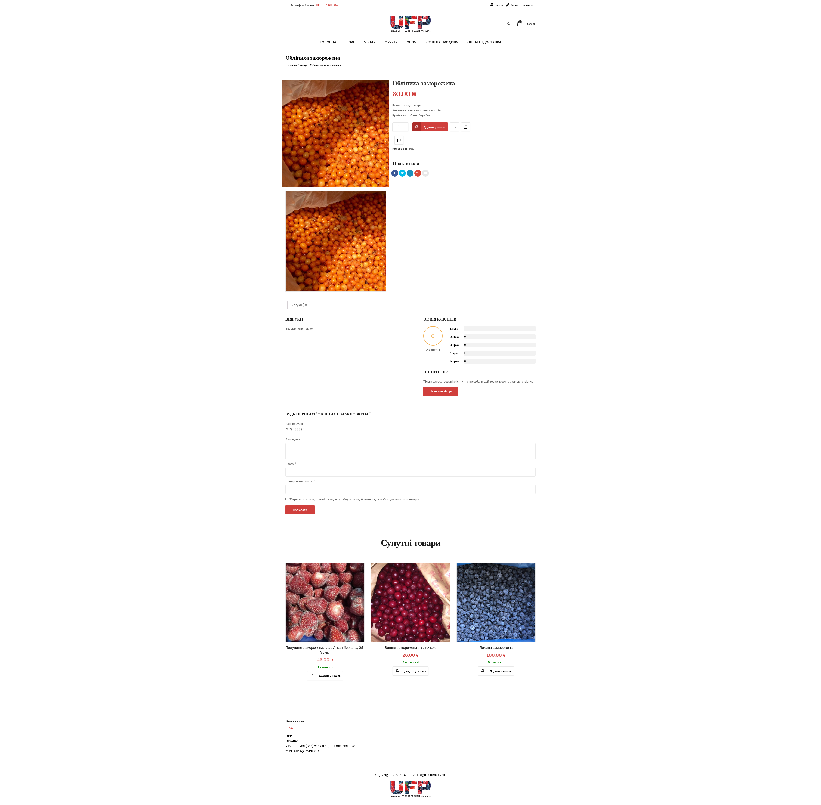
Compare (465, 127)
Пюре (350, 42)
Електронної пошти (300, 481)
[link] (511, 23)
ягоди (303, 65)
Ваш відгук (292, 439)
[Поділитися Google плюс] (417, 173)
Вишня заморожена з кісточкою (410, 648)
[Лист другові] (425, 173)
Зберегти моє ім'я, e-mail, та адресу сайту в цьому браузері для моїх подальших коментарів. (354, 499)
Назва (290, 463)
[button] (526, 24)
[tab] (298, 305)
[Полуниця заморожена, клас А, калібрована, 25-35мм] (325, 602)
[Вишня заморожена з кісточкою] (410, 602)
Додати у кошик (434, 127)
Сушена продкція (442, 42)
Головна (328, 42)
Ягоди (370, 42)
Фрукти (391, 42)
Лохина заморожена (496, 648)
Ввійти (499, 5)
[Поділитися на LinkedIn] (410, 173)
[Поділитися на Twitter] (402, 173)
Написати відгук (441, 391)
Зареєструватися (521, 5)
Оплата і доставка (484, 42)
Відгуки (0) (299, 305)
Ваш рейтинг (294, 423)
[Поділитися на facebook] (394, 173)
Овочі (412, 42)
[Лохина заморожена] (496, 602)
